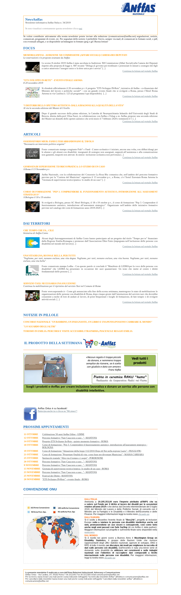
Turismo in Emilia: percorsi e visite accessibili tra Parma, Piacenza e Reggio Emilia (77, 331)
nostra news (89, 532)
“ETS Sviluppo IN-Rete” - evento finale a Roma (52, 80)
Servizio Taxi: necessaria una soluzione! (49, 283)
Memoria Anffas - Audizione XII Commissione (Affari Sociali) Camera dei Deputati (75, 55)
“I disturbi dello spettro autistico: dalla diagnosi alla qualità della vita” (73, 105)
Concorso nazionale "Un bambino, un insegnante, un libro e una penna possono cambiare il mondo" (87, 322)
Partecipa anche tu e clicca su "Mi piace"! (57, 411)
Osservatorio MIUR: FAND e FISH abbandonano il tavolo (58, 141)
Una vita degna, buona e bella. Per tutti (49, 255)
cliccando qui (143, 514)
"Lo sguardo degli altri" (39, 326)
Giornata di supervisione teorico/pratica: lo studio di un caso (64, 166)
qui (80, 28)
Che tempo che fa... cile (38, 230)
